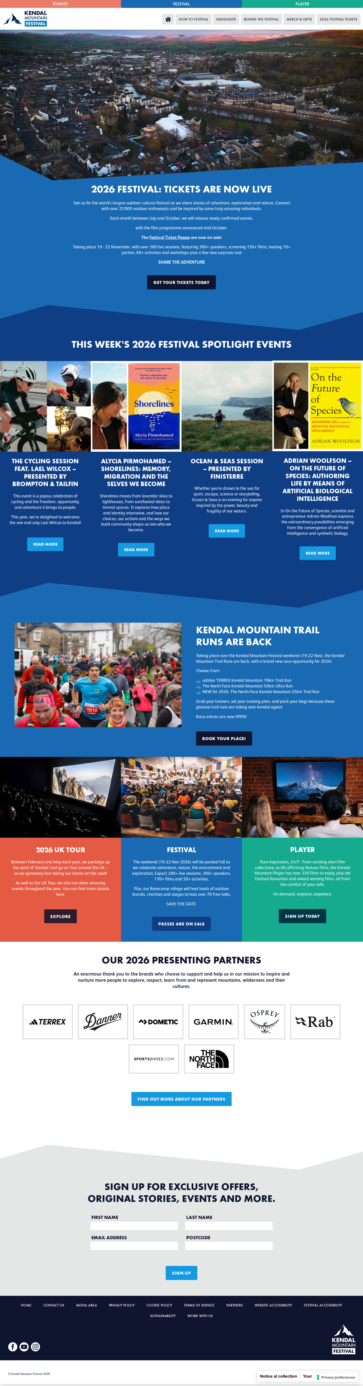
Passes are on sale (181, 924)
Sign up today (302, 916)
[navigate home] (26, 19)
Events (60, 4)
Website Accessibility (273, 1304)
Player (302, 4)
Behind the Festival (261, 19)
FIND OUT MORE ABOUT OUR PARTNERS (181, 1099)
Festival (181, 4)
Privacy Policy (122, 1304)
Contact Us (53, 1304)
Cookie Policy (159, 1304)
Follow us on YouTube (24, 1347)
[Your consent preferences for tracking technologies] (336, 1377)
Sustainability (163, 1315)
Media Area (86, 1304)
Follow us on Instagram (35, 1347)
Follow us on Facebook (13, 1347)
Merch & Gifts (299, 19)
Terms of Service (199, 1304)
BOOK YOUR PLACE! (224, 738)
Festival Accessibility (323, 1304)
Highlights (226, 19)
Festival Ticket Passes (169, 237)
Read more (45, 544)
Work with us (200, 1315)
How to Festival (193, 19)
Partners (234, 1304)
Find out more (47, 1021)
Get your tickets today (181, 282)
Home (168, 19)
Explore (60, 916)
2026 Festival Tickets (338, 19)
